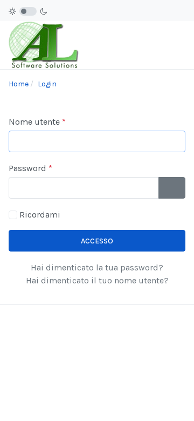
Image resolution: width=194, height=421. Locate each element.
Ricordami (39, 214)
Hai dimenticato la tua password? (97, 267)
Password (30, 168)
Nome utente (37, 122)
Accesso (97, 241)
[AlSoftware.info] (44, 44)
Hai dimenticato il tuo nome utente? (97, 280)
